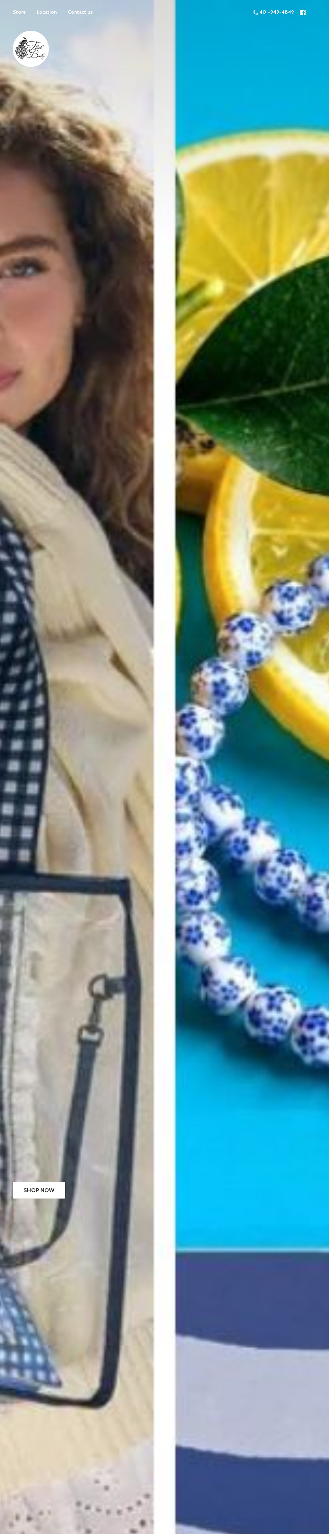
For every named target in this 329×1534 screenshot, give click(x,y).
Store (19, 12)
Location (47, 12)
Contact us (80, 12)
